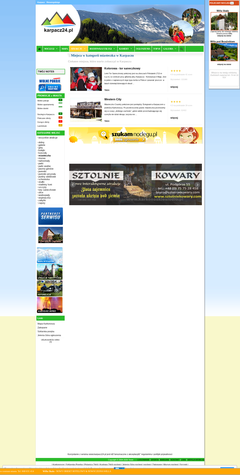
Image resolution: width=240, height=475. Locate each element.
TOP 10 (156, 48)
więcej (174, 86)
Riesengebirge (53, 2)
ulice (40, 192)
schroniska (44, 179)
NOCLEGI (49, 48)
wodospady (44, 195)
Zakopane (42, 327)
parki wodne (44, 166)
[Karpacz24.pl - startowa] (40, 49)
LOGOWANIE (143, 460)
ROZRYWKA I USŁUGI (101, 48)
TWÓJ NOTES (46, 71)
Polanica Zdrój (91, 464)
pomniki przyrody (47, 174)
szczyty (42, 187)
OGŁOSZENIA (143, 48)
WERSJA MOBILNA (195, 460)
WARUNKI (164, 460)
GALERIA (168, 48)
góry (40, 147)
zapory (41, 203)
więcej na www (224, 36)
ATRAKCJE (76, 48)
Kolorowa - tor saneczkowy (122, 68)
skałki (41, 182)
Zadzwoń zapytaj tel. (223, 73)
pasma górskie (45, 168)
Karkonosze (58, 464)
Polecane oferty (44, 118)
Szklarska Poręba (74, 464)
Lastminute (42, 126)
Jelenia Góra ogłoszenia (49, 335)
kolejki (41, 150)
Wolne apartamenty (45, 104)
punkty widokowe (47, 176)
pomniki (42, 171)
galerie (41, 145)
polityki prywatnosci (163, 454)
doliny (41, 142)
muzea (41, 158)
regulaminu (146, 454)
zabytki (42, 200)
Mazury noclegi (171, 464)
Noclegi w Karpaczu (45, 114)
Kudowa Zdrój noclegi (110, 464)
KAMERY (124, 48)
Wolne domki (42, 108)
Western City (112, 99)
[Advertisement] (50, 400)
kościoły (42, 153)
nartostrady (44, 161)
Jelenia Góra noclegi (132, 464)
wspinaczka (44, 197)
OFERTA (154, 460)
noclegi (147, 464)
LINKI (183, 460)
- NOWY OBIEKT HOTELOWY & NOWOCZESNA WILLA (62, 471)
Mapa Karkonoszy (46, 324)
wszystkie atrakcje (47, 137)
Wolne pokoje (43, 101)
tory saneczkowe (47, 189)
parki (40, 163)
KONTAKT (175, 460)
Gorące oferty (43, 122)
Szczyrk (183, 464)
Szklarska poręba (46, 331)
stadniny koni (45, 184)
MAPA (65, 48)
